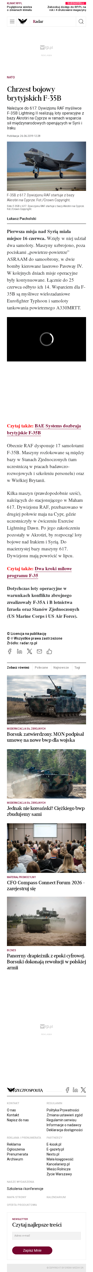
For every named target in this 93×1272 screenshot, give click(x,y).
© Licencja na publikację (27, 634)
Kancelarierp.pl (58, 1164)
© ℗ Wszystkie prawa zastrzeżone (34, 638)
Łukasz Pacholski (21, 219)
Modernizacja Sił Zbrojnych (26, 728)
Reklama (14, 1144)
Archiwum (15, 1159)
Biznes (11, 950)
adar (38, 21)
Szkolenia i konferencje (25, 1189)
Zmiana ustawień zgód (65, 1115)
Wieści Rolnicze (59, 1169)
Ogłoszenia (16, 1149)
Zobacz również (18, 667)
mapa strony (16, 1197)
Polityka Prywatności (63, 1110)
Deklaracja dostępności (65, 1130)
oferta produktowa (22, 1205)
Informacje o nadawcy (64, 1125)
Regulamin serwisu (61, 1120)
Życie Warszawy (59, 1174)
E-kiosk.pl (54, 1144)
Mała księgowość (60, 1159)
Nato (11, 77)
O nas (11, 1110)
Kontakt (13, 1115)
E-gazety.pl (55, 1149)
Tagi (77, 667)
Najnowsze (61, 667)
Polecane (41, 667)
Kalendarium (56, 1197)
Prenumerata (17, 1154)
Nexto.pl (53, 1154)
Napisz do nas (18, 1120)
